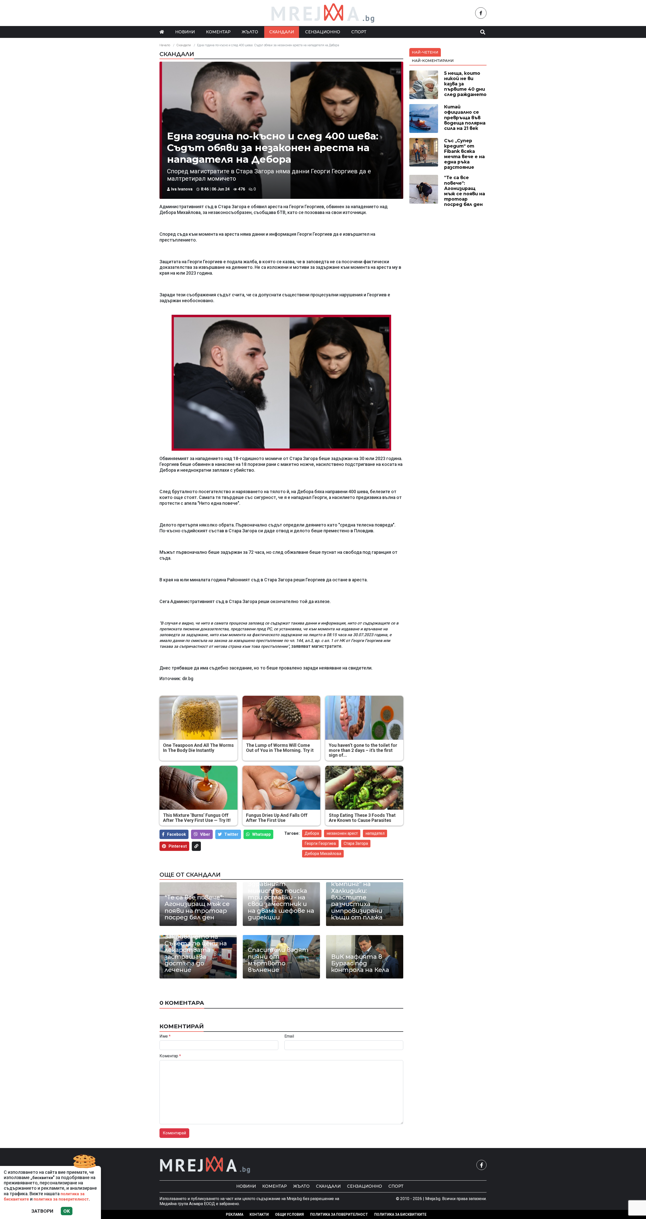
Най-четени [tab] (425, 52)
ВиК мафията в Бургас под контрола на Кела (360, 963)
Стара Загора (356, 843)
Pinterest (178, 846)
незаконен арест (342, 833)
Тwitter (231, 834)
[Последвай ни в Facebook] (481, 13)
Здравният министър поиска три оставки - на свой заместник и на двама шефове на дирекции (281, 901)
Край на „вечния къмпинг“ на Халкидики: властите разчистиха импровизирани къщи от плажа (357, 897)
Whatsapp (261, 834)
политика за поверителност (61, 1199)
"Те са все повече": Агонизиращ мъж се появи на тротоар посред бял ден (197, 907)
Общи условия (289, 1214)
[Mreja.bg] (205, 1165)
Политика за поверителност (339, 1214)
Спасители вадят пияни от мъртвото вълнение (278, 960)
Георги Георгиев (320, 843)
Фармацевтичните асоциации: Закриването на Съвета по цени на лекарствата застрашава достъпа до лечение (198, 946)
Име (165, 1036)
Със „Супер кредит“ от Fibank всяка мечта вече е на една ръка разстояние (464, 154)
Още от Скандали (190, 874)
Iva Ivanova (182, 189)
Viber (205, 834)
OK (66, 1211)
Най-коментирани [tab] (433, 60)
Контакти (259, 1214)
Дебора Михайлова (323, 853)
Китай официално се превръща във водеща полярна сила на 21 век (465, 117)
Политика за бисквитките (400, 1214)
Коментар (218, 32)
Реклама (234, 1214)
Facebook (176, 834)
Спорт (358, 32)
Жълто (250, 32)
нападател (375, 833)
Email (289, 1036)
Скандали (281, 32)
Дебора (312, 833)
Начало (164, 45)
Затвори (42, 1211)
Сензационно (322, 32)
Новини (185, 32)
